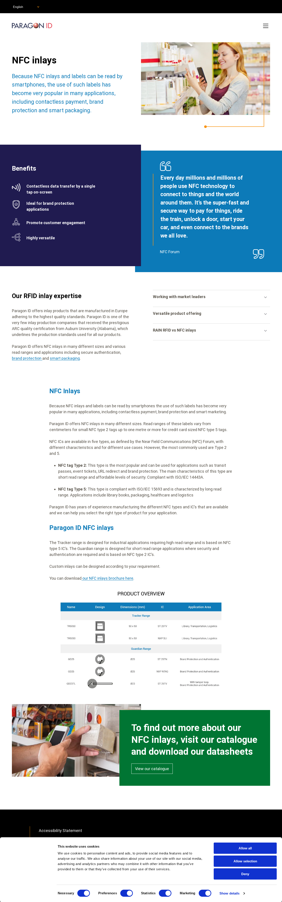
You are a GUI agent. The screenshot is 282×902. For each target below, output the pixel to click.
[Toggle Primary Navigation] (266, 26)
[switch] (126, 893)
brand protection (27, 358)
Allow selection (245, 861)
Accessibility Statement (60, 830)
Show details (229, 893)
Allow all (245, 848)
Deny (245, 874)
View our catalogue (152, 768)
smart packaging (65, 358)
